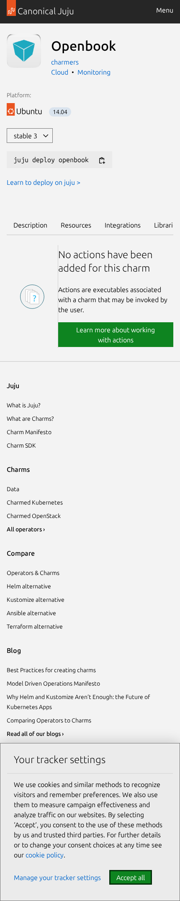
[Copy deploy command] (102, 160)
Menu (164, 10)
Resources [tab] (76, 225)
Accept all (130, 877)
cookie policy (45, 855)
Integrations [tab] (123, 225)
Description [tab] (30, 225)
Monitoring (94, 72)
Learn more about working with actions (115, 335)
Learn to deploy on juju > (43, 182)
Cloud (59, 72)
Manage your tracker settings (57, 877)
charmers (65, 62)
